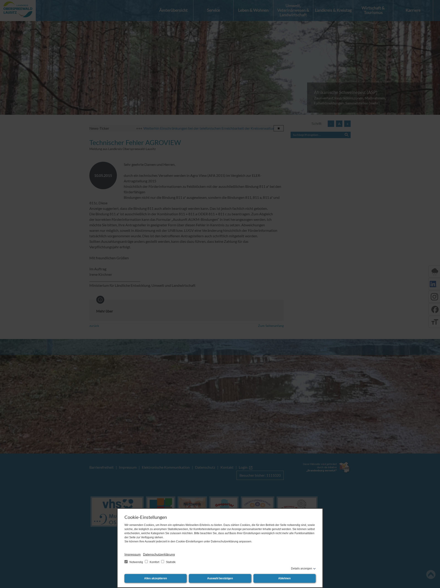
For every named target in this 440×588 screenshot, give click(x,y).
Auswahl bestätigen (220, 578)
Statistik (170, 562)
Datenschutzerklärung (159, 554)
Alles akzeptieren (155, 578)
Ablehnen (284, 578)
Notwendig (136, 562)
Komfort (154, 562)
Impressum (132, 554)
